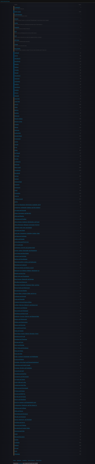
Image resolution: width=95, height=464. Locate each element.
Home (14, 460)
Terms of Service (31, 460)
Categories (19, 460)
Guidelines (24, 460)
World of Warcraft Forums (5, 1)
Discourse (20, 463)
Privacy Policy (38, 460)
